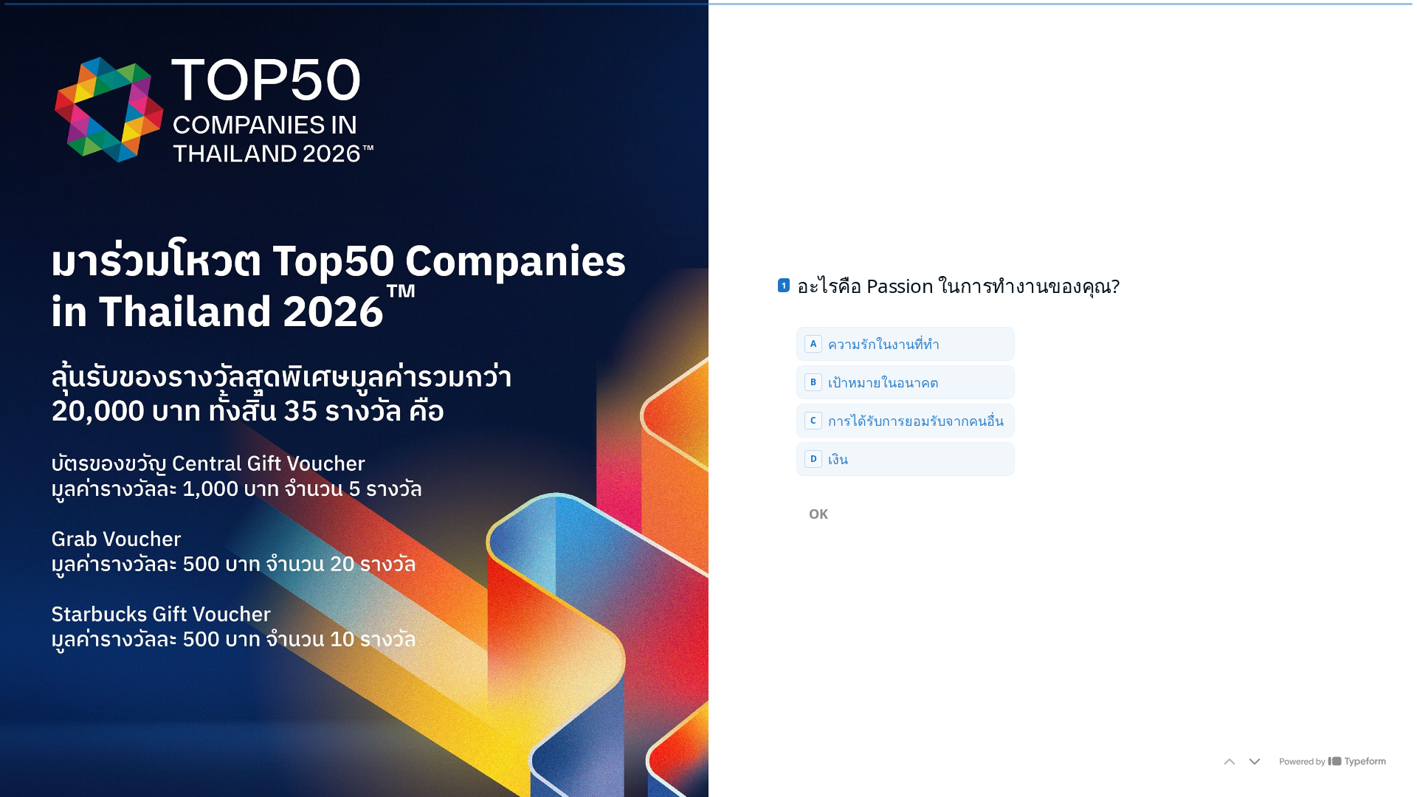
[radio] (905, 344)
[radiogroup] (905, 401)
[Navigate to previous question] (1229, 761)
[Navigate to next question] (1254, 761)
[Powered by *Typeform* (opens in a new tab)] (1332, 761)
